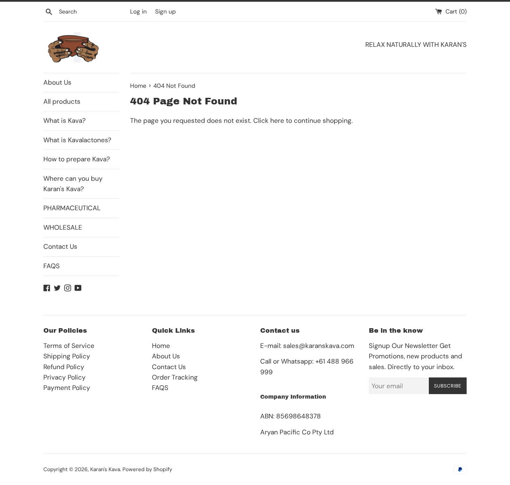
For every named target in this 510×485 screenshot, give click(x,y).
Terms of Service (68, 345)
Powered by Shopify (147, 469)
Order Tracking (175, 377)
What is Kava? (64, 120)
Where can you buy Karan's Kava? (73, 183)
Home (161, 345)
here (277, 120)
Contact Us (60, 246)
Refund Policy (63, 367)
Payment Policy (66, 387)
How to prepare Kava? (76, 159)
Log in (138, 11)
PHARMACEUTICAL (72, 208)
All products (61, 101)
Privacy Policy (64, 377)
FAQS (51, 266)
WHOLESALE (62, 227)
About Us (57, 82)
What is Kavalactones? (77, 140)
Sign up (165, 11)
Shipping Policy (66, 356)
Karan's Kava (105, 469)
